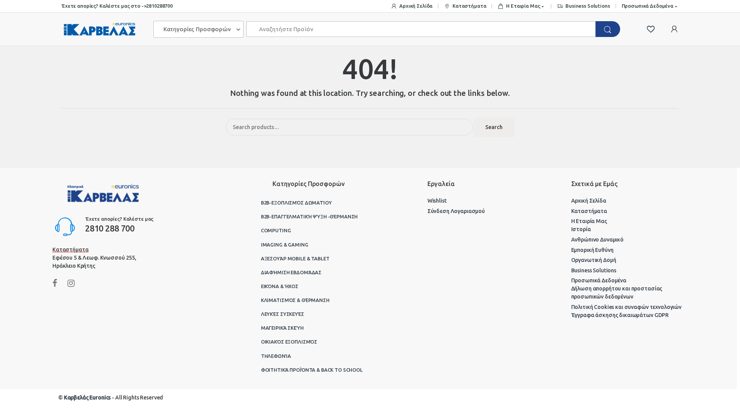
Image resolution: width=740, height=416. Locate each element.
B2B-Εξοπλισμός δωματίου (296, 202)
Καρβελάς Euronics (87, 397)
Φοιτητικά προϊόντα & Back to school (312, 369)
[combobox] (421, 29)
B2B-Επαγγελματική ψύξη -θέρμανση (309, 216)
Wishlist (437, 201)
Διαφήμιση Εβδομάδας (291, 272)
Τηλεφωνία (276, 356)
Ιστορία (581, 229)
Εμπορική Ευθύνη (592, 250)
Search (494, 127)
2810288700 (159, 5)
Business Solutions (587, 5)
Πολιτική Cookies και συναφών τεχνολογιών (626, 307)
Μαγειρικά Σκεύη (282, 327)
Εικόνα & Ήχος (279, 286)
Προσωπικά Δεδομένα (647, 5)
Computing (276, 230)
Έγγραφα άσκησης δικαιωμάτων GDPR (620, 315)
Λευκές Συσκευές (282, 314)
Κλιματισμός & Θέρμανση (295, 300)
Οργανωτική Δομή (593, 260)
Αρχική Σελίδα (415, 5)
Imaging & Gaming (284, 244)
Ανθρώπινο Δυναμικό (597, 240)
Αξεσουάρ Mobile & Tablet (295, 258)
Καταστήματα (469, 5)
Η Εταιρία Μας (523, 5)
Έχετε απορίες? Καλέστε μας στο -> (103, 5)
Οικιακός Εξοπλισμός (289, 341)
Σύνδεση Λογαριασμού (456, 211)
